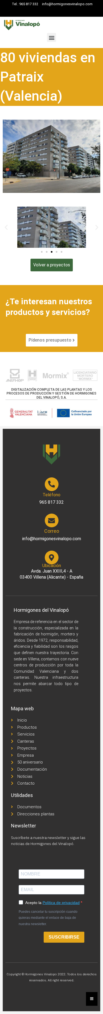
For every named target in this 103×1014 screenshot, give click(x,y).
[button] (51, 37)
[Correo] (52, 520)
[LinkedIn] (53, 11)
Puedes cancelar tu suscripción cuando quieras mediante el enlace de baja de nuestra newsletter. (48, 918)
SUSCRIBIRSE (64, 937)
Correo (51, 531)
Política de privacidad (61, 902)
